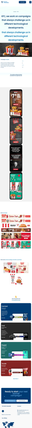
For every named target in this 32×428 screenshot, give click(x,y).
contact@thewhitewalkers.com (23, 410)
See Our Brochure (22, 400)
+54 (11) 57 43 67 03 (21, 411)
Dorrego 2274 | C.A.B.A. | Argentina (23, 412)
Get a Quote (22, 2)
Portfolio (14, 11)
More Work (15, 378)
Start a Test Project (10, 400)
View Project (3, 317)
